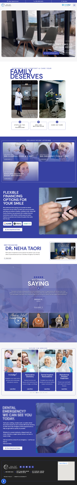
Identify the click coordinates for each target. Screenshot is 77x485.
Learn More (12, 389)
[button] (74, 5)
